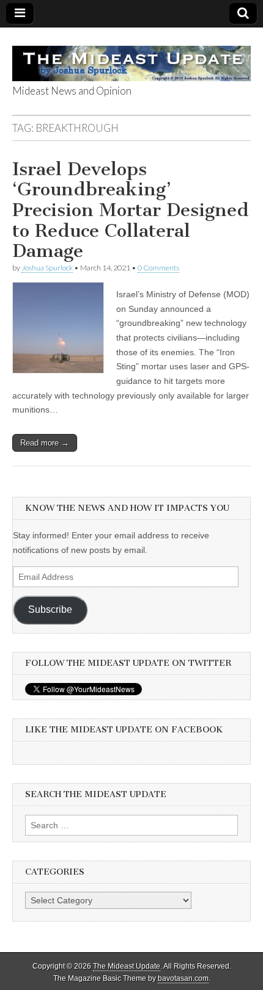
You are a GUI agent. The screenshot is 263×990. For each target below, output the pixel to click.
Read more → (44, 442)
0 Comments (158, 267)
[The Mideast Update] (131, 56)
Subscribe (50, 609)
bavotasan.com (183, 978)
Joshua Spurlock (47, 267)
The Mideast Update (126, 966)
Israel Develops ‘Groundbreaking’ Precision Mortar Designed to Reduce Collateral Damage (130, 210)
